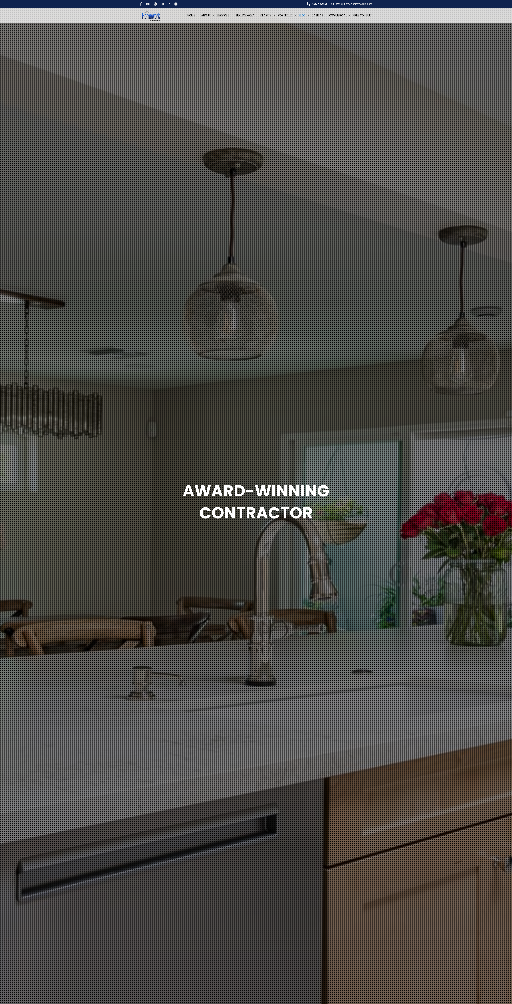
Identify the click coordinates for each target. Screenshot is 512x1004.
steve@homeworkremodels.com (354, 4)
